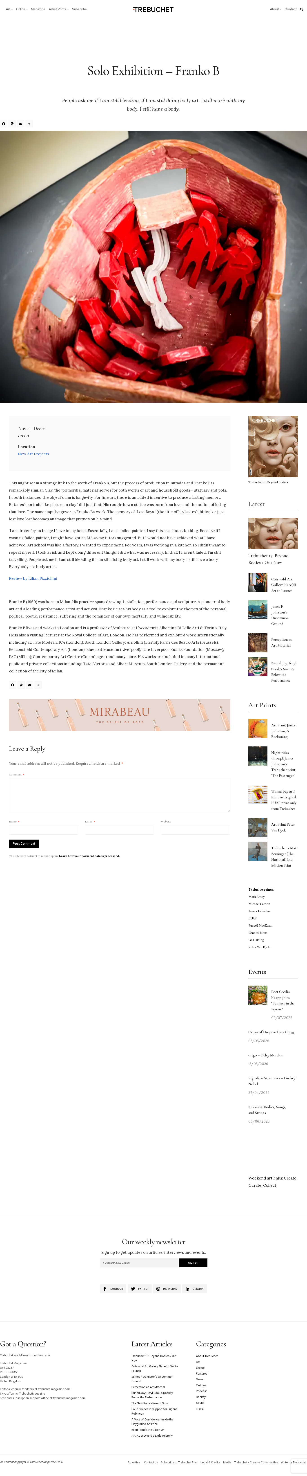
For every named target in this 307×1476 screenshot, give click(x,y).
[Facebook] (4, 124)
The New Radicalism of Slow (150, 1403)
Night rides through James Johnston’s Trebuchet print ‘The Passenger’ (283, 764)
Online (20, 9)
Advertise (134, 1462)
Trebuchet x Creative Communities (256, 1462)
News (199, 1379)
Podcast (201, 1391)
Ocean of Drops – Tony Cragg (271, 1032)
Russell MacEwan (260, 926)
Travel (200, 1408)
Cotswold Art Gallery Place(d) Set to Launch (283, 585)
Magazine (38, 9)
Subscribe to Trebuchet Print (179, 1462)
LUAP (253, 918)
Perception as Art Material (148, 1387)
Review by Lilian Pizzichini (33, 578)
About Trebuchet (207, 1356)
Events (200, 1367)
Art (8, 9)
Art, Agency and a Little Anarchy (152, 1435)
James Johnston (260, 911)
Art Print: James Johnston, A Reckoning (283, 731)
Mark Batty (257, 897)
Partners (201, 1385)
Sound (200, 1402)
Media (227, 1462)
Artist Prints (57, 9)
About (274, 9)
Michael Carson (259, 904)
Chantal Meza (258, 933)
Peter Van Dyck (259, 947)
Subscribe (79, 9)
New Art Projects (33, 454)
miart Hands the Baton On (148, 1429)
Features (201, 1373)
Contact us (151, 1462)
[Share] (30, 124)
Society (201, 1397)
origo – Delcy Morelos (265, 1055)
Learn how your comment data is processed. (89, 856)
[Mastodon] (13, 124)
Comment (16, 774)
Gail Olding (256, 940)
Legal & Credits (210, 1462)
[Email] (21, 124)
